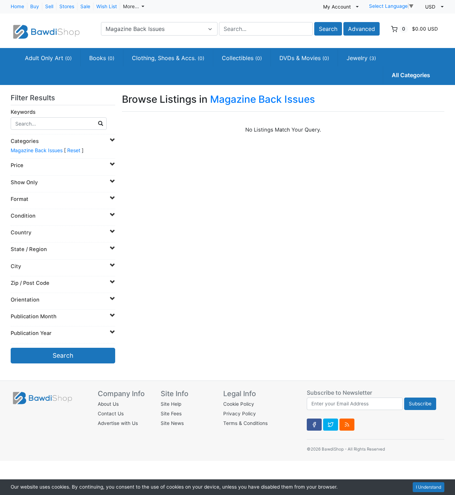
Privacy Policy (239, 413)
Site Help (171, 404)
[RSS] (346, 425)
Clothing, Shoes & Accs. (168, 58)
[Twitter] (330, 425)
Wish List (106, 6)
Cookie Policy (238, 404)
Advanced (361, 28)
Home (17, 6)
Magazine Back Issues (37, 150)
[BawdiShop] (46, 28)
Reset (73, 150)
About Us (108, 404)
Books (101, 58)
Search (328, 28)
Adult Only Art (48, 58)
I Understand (428, 487)
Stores (66, 6)
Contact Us (111, 413)
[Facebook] (314, 425)
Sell (49, 6)
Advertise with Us (118, 423)
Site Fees (171, 413)
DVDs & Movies (304, 58)
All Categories (411, 75)
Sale (85, 6)
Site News (172, 423)
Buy (34, 6)
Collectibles (242, 58)
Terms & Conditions (245, 423)
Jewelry (361, 58)
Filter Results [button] (34, 98)
